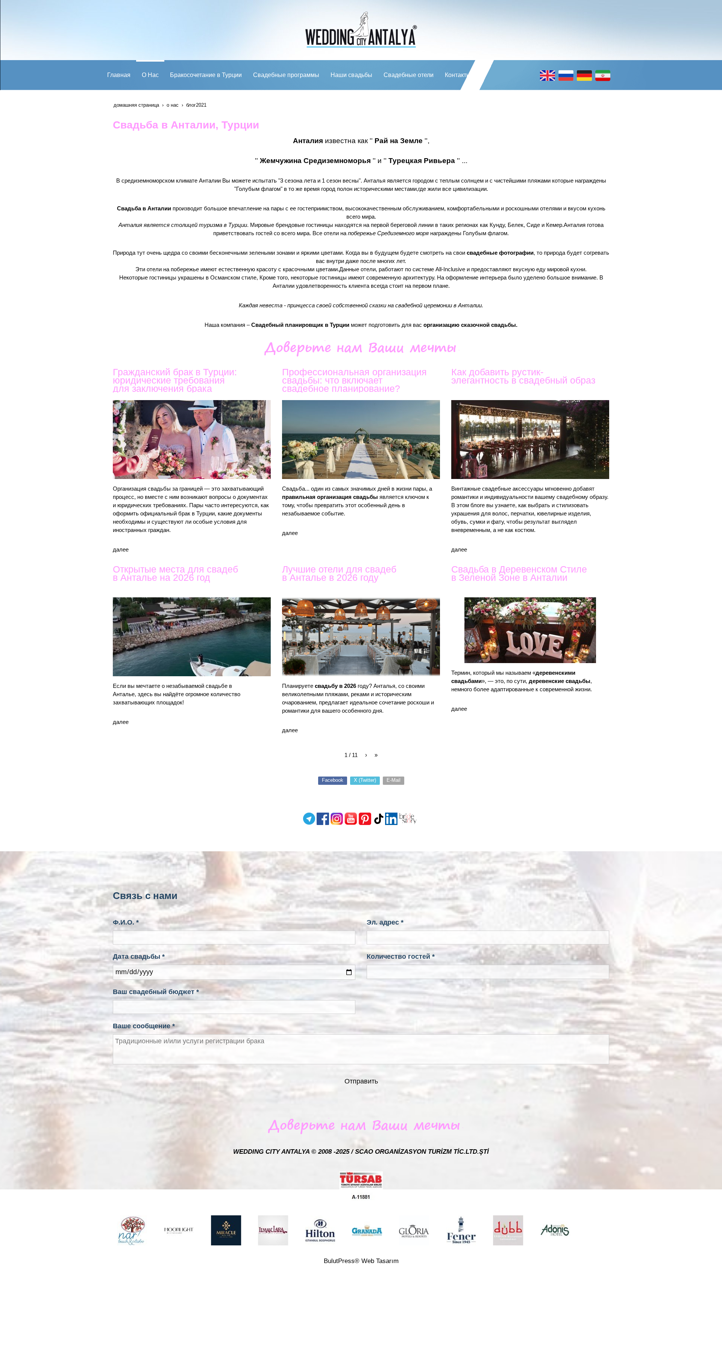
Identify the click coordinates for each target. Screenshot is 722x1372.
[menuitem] (119, 75)
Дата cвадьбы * (139, 956)
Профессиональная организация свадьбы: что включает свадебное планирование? (354, 380)
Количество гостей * (401, 956)
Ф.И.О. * (126, 922)
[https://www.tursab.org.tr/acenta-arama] (361, 1185)
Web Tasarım (380, 1261)
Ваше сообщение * (144, 1026)
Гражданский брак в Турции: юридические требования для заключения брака (175, 380)
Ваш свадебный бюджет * (156, 992)
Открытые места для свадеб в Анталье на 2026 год (175, 573)
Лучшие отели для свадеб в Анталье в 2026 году (339, 573)
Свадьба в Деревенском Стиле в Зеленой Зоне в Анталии (519, 573)
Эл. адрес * (385, 922)
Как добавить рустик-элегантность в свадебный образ (523, 376)
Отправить (361, 1081)
